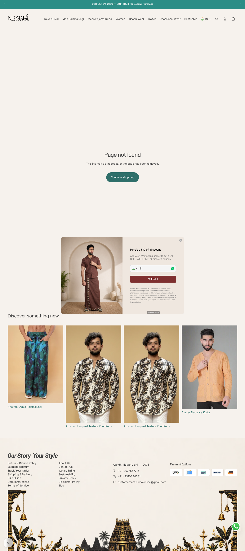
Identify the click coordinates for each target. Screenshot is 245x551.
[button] (134, 268)
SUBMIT (153, 279)
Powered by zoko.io (153, 312)
